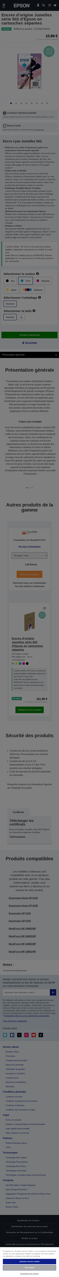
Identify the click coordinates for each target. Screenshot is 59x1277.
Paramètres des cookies (29, 1274)
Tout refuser (29, 1267)
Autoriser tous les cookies (29, 1261)
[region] (29, 1262)
